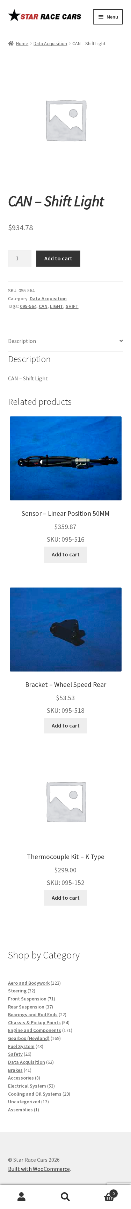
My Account (22, 1197)
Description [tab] (22, 340)
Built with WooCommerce (39, 1168)
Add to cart (58, 258)
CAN (43, 306)
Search (65, 1197)
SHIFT (72, 306)
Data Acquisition (50, 43)
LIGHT (56, 306)
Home (22, 43)
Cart (101, 1191)
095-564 (28, 306)
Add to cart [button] (66, 554)
